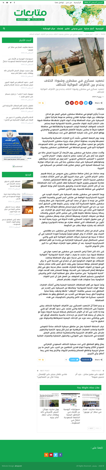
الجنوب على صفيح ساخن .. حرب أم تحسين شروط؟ (89, 375)
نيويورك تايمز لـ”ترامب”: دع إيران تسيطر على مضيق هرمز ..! (19, 95)
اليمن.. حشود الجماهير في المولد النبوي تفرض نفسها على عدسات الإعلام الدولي (18, 83)
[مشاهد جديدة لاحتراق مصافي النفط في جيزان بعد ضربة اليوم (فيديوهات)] (27, 210)
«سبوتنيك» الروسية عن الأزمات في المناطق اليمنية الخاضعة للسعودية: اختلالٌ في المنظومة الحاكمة (18, 61)
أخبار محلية (89, 28)
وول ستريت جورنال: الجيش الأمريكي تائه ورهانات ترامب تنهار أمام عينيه (18, 72)
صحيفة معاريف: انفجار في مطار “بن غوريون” (20, 48)
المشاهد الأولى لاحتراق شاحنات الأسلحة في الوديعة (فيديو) (12, 184)
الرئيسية (77, 2)
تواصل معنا (59, 2)
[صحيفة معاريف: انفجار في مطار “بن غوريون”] (91, 400)
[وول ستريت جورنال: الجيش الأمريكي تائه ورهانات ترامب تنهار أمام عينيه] (49, 400)
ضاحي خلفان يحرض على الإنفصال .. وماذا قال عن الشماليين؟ (52, 375)
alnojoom (18, 466)
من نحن (69, 2)
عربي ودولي (76, 28)
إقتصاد (60, 28)
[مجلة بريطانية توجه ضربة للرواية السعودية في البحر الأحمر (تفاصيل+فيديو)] (27, 197)
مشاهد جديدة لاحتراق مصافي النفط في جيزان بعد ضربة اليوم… (12, 209)
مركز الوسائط (49, 28)
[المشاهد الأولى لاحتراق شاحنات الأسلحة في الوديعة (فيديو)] (27, 184)
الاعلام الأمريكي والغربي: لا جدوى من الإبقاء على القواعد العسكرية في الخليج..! (18, 119)
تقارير (67, 28)
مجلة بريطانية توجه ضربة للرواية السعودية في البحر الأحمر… (11, 196)
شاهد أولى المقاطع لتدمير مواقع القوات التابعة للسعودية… (11, 222)
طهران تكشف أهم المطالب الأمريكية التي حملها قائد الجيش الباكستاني (17, 107)
